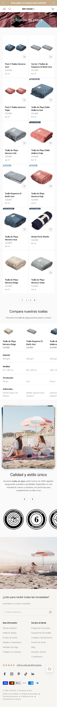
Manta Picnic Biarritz (40, 236)
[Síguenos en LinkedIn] (33, 674)
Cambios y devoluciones (41, 637)
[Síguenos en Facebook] (5, 674)
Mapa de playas (9, 633)
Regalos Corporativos (12, 642)
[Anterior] (3, 2)
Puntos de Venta (10, 637)
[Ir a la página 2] (34, 300)
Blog (33, 647)
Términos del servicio (10, 696)
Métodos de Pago (10, 647)
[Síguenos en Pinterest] (19, 674)
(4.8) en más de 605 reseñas (29, 665)
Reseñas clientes (38, 652)
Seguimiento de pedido (41, 633)
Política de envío (27, 696)
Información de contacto (12, 699)
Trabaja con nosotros (12, 652)
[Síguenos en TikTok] (26, 674)
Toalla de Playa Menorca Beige (9, 343)
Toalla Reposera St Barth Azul (34, 343)
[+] (24, 56)
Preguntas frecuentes (40, 628)
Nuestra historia (10, 628)
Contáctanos (36, 656)
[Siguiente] (53, 2)
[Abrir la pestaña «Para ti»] (49, 669)
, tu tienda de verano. (24, 690)
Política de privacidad (30, 694)
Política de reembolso (11, 694)
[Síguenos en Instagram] (12, 674)
